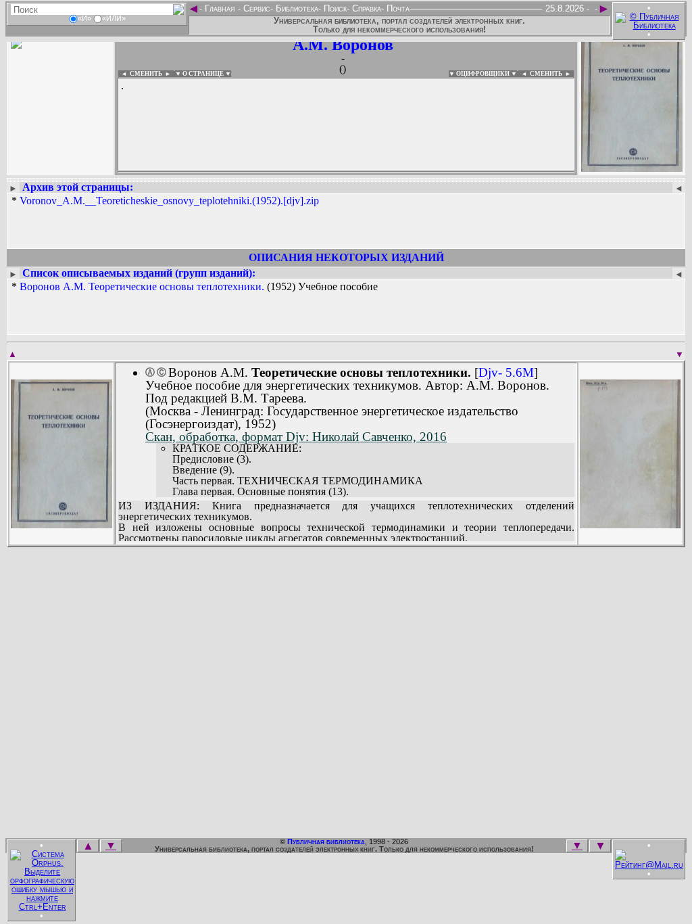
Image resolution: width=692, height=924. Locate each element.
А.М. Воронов (343, 44)
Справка (365, 8)
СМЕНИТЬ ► (552, 73)
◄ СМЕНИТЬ (140, 73)
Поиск (334, 8)
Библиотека (295, 8)
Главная (220, 8)
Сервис (255, 8)
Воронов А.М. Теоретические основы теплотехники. (142, 286)
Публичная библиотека (326, 841)
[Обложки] (632, 167)
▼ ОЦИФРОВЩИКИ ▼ (483, 73)
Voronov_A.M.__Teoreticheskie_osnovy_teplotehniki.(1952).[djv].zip (169, 200)
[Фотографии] (60, 167)
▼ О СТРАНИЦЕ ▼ (203, 73)
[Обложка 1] (61, 524)
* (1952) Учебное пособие (194, 286)
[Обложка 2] (630, 524)
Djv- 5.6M (506, 372)
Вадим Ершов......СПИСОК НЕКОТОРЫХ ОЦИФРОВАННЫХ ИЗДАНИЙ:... (346, 171)
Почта (397, 8)
